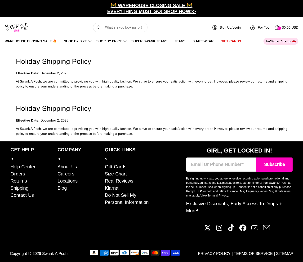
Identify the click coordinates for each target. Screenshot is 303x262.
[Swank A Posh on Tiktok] (231, 229)
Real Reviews (119, 180)
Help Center (23, 166)
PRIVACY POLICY (215, 253)
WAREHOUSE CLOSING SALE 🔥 (31, 41)
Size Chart (116, 173)
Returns (18, 180)
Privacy (223, 195)
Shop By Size (75, 41)
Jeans (179, 41)
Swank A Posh (54, 253)
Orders (17, 173)
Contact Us (22, 195)
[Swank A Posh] (16, 27)
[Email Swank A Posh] (266, 229)
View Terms (208, 195)
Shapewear (203, 41)
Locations (68, 180)
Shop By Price (109, 41)
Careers (66, 173)
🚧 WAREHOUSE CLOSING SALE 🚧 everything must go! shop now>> (151, 8)
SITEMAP (284, 253)
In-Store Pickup (278, 41)
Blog (62, 188)
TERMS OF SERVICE (254, 253)
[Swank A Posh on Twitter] (207, 229)
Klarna (111, 188)
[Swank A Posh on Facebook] (242, 229)
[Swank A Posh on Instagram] (219, 229)
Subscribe (274, 164)
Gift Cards (231, 41)
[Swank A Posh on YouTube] (254, 229)
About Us (67, 166)
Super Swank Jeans (149, 41)
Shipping (19, 188)
